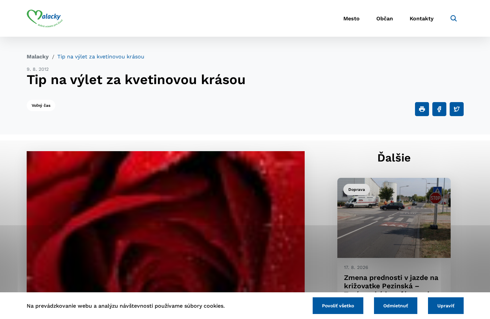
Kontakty (422, 18)
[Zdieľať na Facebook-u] (439, 109)
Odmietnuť (395, 305)
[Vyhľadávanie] (453, 18)
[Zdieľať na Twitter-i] (457, 109)
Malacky (38, 56)
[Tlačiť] (422, 109)
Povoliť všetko (338, 305)
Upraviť (445, 305)
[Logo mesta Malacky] (45, 18)
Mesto (351, 18)
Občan (384, 18)
